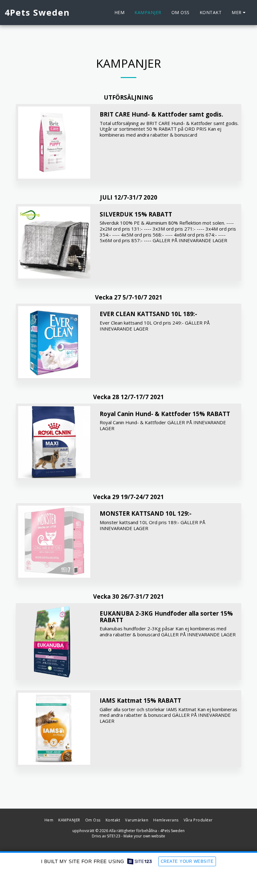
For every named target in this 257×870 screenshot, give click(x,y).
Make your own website (144, 836)
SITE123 (113, 836)
